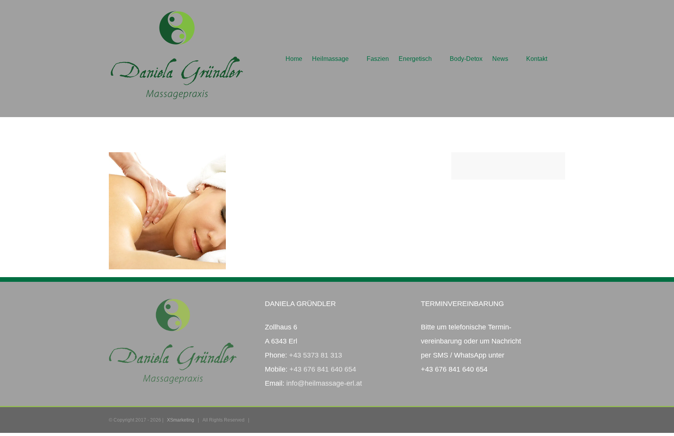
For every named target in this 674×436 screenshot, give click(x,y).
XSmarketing (180, 420)
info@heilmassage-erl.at (324, 383)
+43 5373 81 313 (315, 355)
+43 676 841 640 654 (322, 369)
